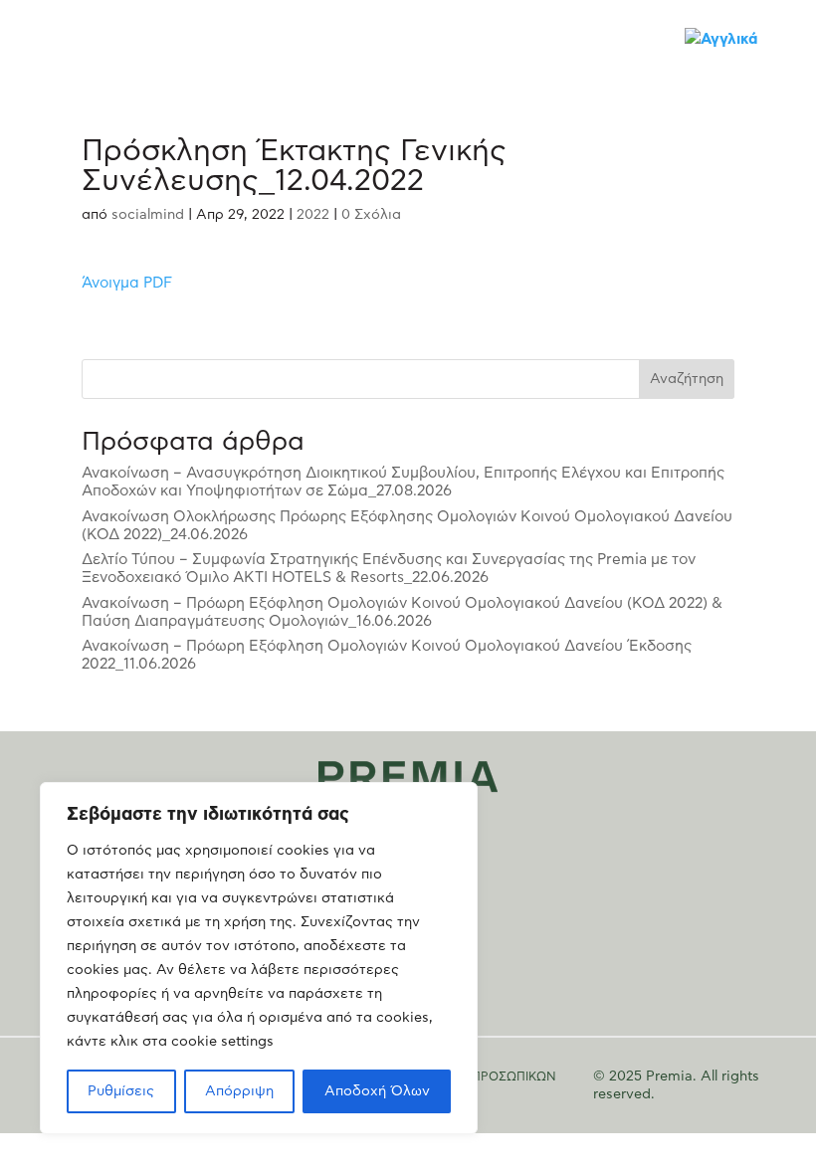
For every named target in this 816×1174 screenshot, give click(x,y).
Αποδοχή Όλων (377, 1091)
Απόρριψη (239, 1091)
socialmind (147, 215)
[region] (259, 958)
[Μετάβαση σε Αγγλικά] (721, 39)
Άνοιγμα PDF (127, 283)
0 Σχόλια (371, 215)
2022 (313, 215)
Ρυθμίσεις (121, 1091)
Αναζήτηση (686, 379)
